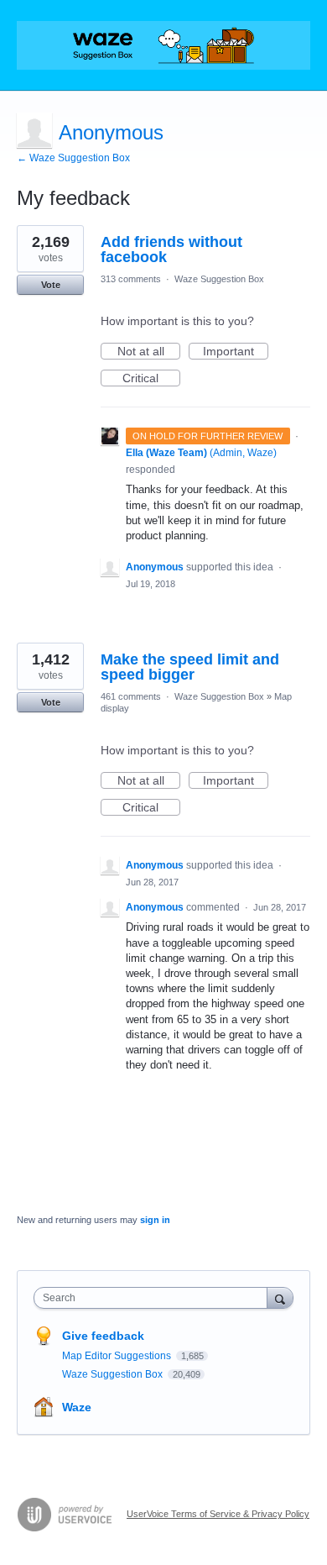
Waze (76, 1407)
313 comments (131, 279)
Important (235, 352)
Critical (151, 378)
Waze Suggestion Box (219, 279)
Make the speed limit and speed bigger (190, 667)
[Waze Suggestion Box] (163, 45)
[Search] (280, 1297)
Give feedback (103, 1335)
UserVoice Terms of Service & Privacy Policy (218, 1514)
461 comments (131, 696)
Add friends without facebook (171, 249)
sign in (155, 1220)
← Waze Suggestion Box (73, 158)
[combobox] (154, 1298)
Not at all (148, 352)
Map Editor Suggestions (118, 1356)
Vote (50, 285)
